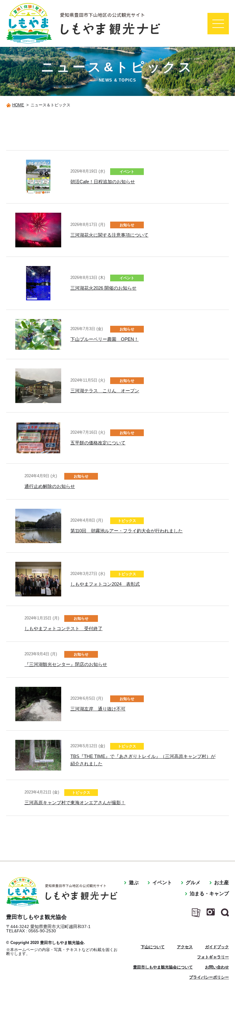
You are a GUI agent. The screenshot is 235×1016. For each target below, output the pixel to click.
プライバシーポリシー (209, 977)
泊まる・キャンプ (209, 893)
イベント (162, 882)
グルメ (193, 882)
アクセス (185, 947)
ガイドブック (217, 947)
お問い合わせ (217, 967)
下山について (153, 947)
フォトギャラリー (213, 957)
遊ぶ (134, 882)
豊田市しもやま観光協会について (163, 967)
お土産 (221, 882)
